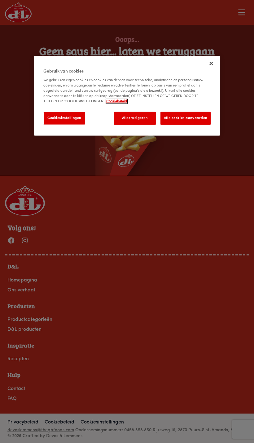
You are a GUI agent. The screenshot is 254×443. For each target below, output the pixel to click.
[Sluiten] (211, 63)
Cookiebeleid (116, 101)
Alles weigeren (135, 118)
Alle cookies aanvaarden (185, 118)
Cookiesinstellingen (64, 118)
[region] (127, 96)
